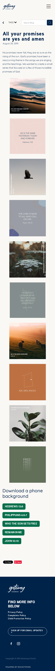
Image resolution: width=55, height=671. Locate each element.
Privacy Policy (15, 612)
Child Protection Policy (19, 618)
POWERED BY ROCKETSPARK (18, 667)
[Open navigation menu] (48, 6)
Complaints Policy (17, 615)
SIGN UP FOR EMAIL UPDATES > (27, 631)
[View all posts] (3, 22)
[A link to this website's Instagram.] (18, 643)
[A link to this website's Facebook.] (11, 643)
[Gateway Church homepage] (24, 6)
